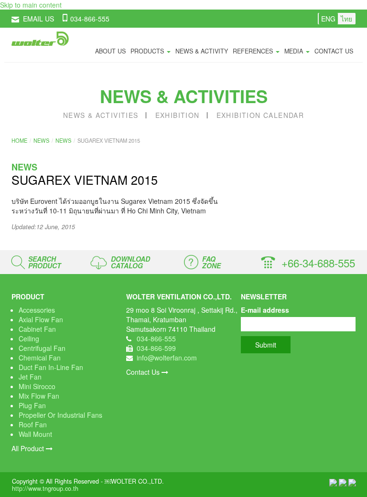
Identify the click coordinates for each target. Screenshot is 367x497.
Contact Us (144, 372)
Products (148, 51)
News (41, 140)
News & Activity (201, 51)
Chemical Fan (40, 357)
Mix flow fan (39, 396)
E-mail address (265, 310)
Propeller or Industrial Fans (60, 415)
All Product (28, 448)
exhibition (177, 115)
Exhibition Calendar (260, 115)
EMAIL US (38, 18)
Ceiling (29, 338)
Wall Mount (35, 434)
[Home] (40, 39)
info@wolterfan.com (167, 357)
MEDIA (294, 51)
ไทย (346, 18)
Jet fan (30, 376)
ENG (328, 18)
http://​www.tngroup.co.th (45, 488)
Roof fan (33, 424)
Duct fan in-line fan (51, 367)
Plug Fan (32, 405)
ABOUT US (110, 51)
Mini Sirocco (37, 386)
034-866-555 (89, 18)
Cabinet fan (37, 329)
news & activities (101, 115)
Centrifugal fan (42, 348)
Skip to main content (31, 5)
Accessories (37, 310)
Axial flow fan (41, 319)
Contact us (333, 51)
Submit (265, 344)
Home (19, 140)
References (254, 51)
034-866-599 (156, 348)
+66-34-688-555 (318, 262)
